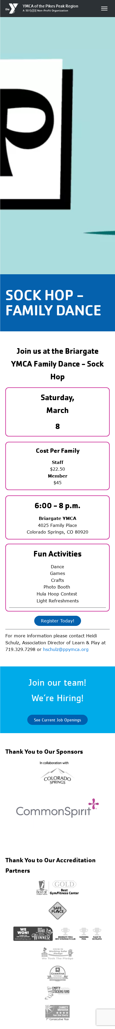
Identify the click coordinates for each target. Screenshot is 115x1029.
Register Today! (57, 620)
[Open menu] (104, 8)
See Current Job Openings (57, 719)
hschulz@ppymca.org (66, 649)
